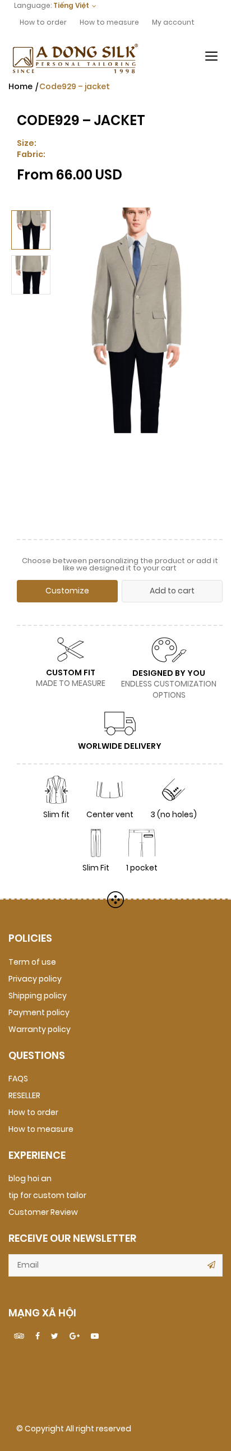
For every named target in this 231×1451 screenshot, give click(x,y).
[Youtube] (94, 1336)
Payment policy (39, 1012)
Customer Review (43, 1212)
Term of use (32, 962)
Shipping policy (37, 996)
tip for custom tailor (47, 1195)
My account (173, 22)
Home (20, 86)
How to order (43, 22)
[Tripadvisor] (19, 1336)
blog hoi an (30, 1178)
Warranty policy (39, 1029)
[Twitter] (54, 1336)
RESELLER (24, 1095)
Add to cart (172, 591)
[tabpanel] (134, 365)
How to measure (109, 22)
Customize (67, 591)
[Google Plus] (74, 1336)
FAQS (18, 1079)
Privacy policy (35, 979)
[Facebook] (37, 1336)
